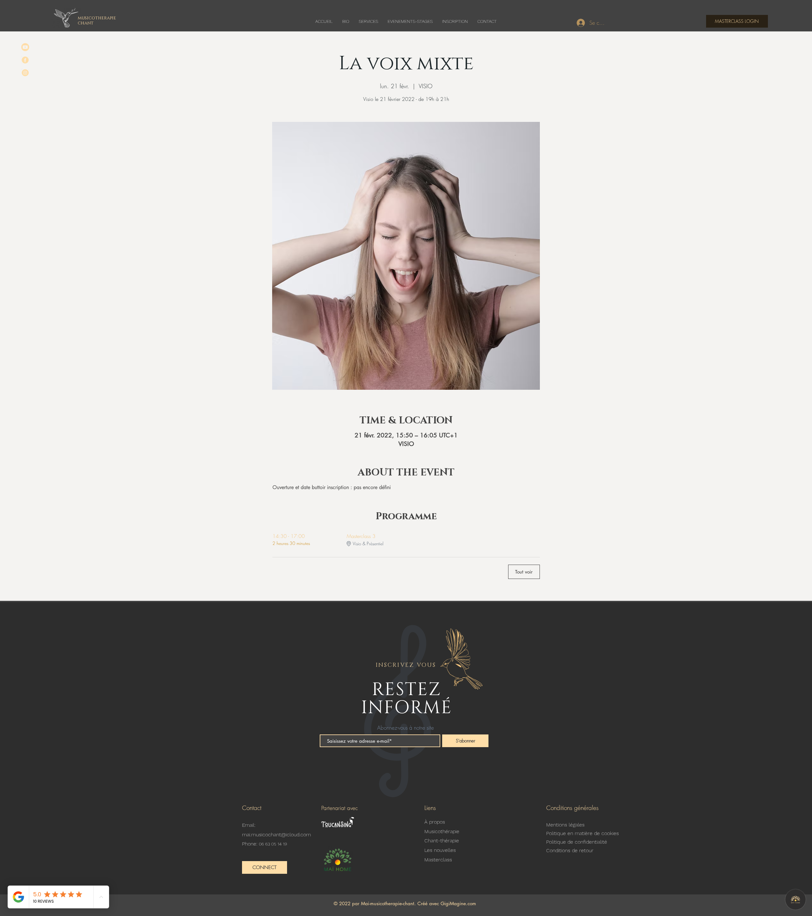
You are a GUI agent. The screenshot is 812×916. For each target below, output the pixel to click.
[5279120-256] (25, 47)
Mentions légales (565, 825)
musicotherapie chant (97, 20)
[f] (25, 60)
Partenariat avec (339, 808)
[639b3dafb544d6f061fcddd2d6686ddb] (25, 72)
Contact (251, 808)
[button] (264, 867)
